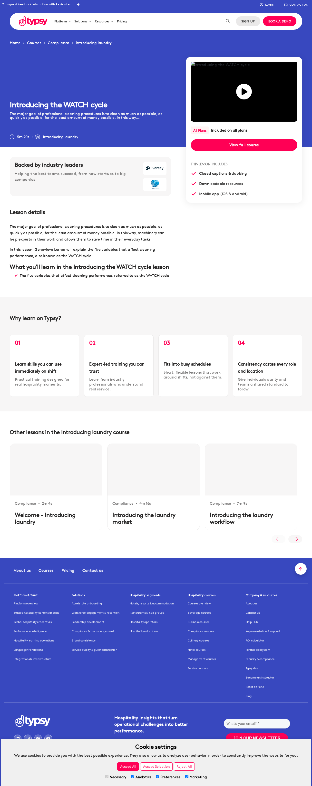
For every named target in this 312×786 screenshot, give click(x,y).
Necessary (118, 777)
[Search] (227, 21)
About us (22, 570)
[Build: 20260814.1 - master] (33, 21)
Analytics (143, 777)
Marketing (198, 777)
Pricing (122, 21)
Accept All (128, 766)
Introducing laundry (93, 42)
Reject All (184, 766)
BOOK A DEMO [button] (279, 21)
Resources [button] (102, 21)
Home (15, 42)
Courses (34, 42)
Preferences (170, 777)
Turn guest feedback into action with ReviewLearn (38, 4)
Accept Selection (156, 766)
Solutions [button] (80, 21)
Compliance (58, 42)
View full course (244, 145)
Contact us (92, 570)
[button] (267, 4)
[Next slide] (295, 539)
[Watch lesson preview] (244, 92)
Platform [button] (60, 21)
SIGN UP (248, 21)
